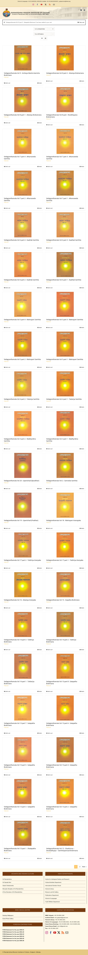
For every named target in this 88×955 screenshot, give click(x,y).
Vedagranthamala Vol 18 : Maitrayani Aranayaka (63, 520)
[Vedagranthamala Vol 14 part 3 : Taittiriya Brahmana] (23, 624)
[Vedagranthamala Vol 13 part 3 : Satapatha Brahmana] (23, 791)
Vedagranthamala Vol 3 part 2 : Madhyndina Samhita (20, 440)
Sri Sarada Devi (7, 882)
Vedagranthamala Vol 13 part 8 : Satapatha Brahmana (61, 682)
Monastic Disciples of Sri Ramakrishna (13, 889)
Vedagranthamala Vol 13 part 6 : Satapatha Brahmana (61, 724)
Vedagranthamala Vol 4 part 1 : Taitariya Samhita (64, 399)
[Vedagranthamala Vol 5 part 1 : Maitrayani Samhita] (65, 344)
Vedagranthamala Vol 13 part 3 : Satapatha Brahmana (19, 808)
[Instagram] (46, 932)
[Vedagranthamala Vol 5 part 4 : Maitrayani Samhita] (23, 304)
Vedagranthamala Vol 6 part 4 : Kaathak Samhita (21, 240)
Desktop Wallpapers (8, 915)
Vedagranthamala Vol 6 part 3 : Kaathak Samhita (63, 240)
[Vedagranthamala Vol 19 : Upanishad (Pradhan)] (23, 505)
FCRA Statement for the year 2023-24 (13, 936)
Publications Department (52, 895)
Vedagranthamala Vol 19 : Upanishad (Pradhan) (21, 520)
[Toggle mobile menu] (84, 10)
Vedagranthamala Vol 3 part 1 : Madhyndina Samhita (62, 440)
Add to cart (7, 83)
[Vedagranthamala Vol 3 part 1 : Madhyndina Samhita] (65, 423)
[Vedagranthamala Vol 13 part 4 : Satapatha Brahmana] (65, 749)
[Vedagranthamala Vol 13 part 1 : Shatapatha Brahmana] (23, 833)
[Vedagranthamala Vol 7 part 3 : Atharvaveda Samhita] (65, 141)
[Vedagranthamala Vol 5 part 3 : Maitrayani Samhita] (65, 304)
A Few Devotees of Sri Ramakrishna (12, 892)
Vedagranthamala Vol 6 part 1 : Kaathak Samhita (63, 280)
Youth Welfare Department (52, 901)
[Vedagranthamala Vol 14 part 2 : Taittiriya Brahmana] (65, 624)
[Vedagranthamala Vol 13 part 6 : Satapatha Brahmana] (65, 708)
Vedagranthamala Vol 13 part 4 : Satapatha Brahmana (61, 766)
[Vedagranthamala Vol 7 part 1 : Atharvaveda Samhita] (65, 183)
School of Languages (51, 898)
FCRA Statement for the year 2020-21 (13, 929)
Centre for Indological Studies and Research (57, 879)
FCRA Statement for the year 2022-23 (13, 934)
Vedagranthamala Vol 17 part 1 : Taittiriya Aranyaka (64, 560)
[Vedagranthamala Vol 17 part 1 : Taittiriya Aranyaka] (65, 544)
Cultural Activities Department (53, 882)
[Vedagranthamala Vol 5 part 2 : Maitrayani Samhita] (23, 344)
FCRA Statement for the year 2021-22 (13, 932)
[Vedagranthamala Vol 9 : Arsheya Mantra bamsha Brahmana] (23, 57)
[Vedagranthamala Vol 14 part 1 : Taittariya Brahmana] (23, 666)
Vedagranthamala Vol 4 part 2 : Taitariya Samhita (21, 399)
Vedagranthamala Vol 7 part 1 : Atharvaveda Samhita (62, 199)
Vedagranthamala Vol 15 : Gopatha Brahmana (62, 600)
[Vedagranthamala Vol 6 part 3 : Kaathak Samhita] (65, 224)
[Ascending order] (53, 29)
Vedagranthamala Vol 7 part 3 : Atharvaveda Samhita (62, 158)
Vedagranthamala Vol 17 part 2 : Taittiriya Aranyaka (22, 560)
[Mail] (66, 932)
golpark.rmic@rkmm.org (64, 1)
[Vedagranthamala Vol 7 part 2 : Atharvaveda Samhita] (23, 183)
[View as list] (45, 38)
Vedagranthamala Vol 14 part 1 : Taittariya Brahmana (19, 682)
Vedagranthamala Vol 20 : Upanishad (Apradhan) (21, 481)
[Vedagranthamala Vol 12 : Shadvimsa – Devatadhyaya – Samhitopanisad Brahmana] (65, 833)
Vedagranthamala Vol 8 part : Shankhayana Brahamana (61, 116)
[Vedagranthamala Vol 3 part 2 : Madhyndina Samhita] (23, 423)
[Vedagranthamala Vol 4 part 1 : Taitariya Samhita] (65, 383)
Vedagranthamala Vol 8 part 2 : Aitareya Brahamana (65, 73)
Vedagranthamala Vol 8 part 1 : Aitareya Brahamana (22, 115)
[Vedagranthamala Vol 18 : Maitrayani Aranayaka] (65, 505)
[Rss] (62, 932)
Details (40, 83)
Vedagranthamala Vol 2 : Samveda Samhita (61, 481)
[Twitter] (58, 932)
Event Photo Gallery (8, 918)
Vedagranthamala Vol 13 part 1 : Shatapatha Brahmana (20, 849)
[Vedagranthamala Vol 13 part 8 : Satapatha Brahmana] (65, 666)
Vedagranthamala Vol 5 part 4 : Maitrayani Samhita (22, 320)
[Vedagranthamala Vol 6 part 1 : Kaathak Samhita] (65, 264)
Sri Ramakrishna (7, 879)
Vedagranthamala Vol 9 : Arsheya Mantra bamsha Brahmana (22, 74)
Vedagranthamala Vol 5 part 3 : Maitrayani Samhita (64, 320)
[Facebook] (50, 932)
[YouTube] (54, 932)
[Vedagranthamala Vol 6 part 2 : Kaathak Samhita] (23, 264)
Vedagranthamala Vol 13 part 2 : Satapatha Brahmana (61, 808)
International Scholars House (53, 885)
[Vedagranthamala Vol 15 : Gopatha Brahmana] (65, 584)
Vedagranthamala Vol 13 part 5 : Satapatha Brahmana (19, 766)
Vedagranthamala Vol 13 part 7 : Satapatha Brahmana (19, 724)
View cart (81, 22)
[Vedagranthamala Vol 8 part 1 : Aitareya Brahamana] (23, 99)
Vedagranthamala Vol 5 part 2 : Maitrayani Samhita (22, 359)
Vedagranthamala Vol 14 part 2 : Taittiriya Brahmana (61, 641)
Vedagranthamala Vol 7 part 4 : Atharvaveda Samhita (20, 158)
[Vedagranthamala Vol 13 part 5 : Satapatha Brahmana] (23, 749)
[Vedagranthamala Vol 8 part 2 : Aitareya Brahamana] (65, 57)
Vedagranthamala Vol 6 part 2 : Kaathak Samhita (21, 280)
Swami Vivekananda (8, 885)
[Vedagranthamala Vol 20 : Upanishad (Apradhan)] (23, 465)
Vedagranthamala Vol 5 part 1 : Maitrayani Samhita (64, 359)
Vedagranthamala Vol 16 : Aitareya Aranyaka (20, 600)
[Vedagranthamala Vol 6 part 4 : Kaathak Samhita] (23, 224)
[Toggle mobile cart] (81, 10)
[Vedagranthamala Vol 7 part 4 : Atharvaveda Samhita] (23, 141)
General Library (49, 889)
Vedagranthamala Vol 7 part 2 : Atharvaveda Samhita (20, 199)
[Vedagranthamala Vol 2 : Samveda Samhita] (65, 465)
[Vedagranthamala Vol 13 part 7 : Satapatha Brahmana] (23, 708)
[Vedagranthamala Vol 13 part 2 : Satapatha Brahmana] (65, 791)
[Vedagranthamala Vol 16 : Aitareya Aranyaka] (23, 584)
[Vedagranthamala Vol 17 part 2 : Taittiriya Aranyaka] (23, 544)
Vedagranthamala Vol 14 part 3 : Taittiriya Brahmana (19, 641)
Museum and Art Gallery (51, 892)
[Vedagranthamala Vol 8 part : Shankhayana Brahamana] (65, 99)
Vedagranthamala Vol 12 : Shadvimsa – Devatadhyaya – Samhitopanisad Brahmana (62, 849)
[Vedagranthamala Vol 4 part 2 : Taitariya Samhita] (23, 383)
